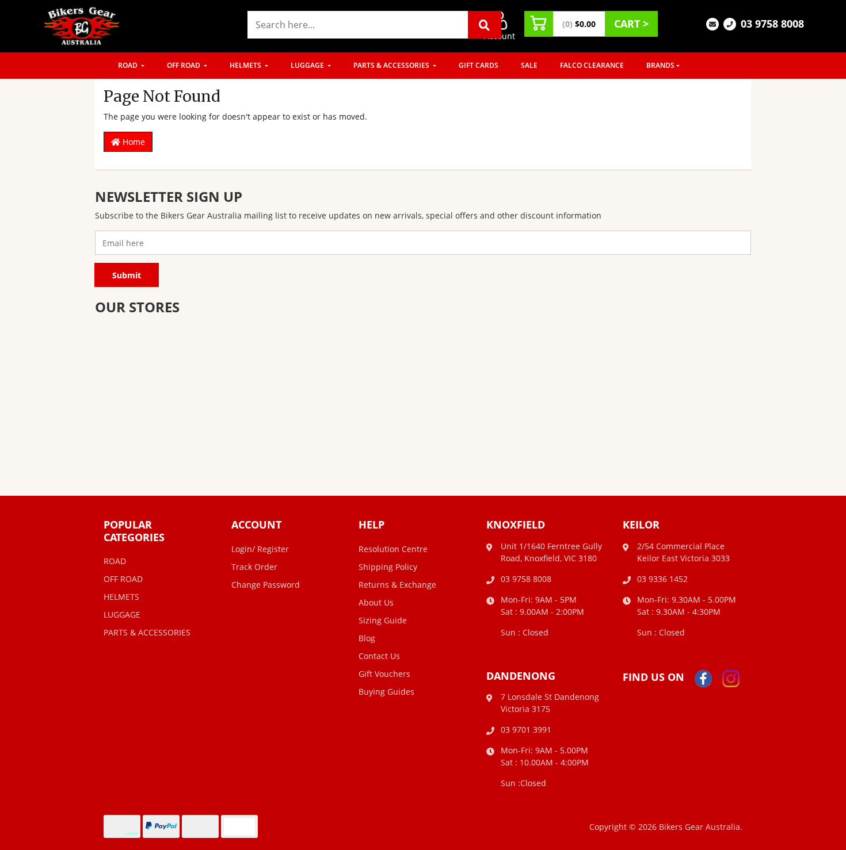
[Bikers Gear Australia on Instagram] (731, 677)
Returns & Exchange (397, 584)
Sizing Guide (383, 620)
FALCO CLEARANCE (592, 65)
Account (499, 35)
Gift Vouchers (384, 673)
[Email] (712, 23)
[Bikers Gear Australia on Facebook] (703, 677)
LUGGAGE (308, 65)
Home (132, 141)
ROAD (128, 65)
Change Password (265, 584)
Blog (367, 638)
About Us (376, 602)
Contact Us (379, 655)
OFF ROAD (184, 65)
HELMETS (246, 65)
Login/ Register (260, 548)
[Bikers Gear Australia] (82, 25)
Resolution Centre (393, 548)
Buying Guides (386, 691)
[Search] (484, 25)
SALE (529, 65)
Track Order (254, 566)
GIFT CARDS (478, 65)
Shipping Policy (388, 566)
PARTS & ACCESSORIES (392, 65)
